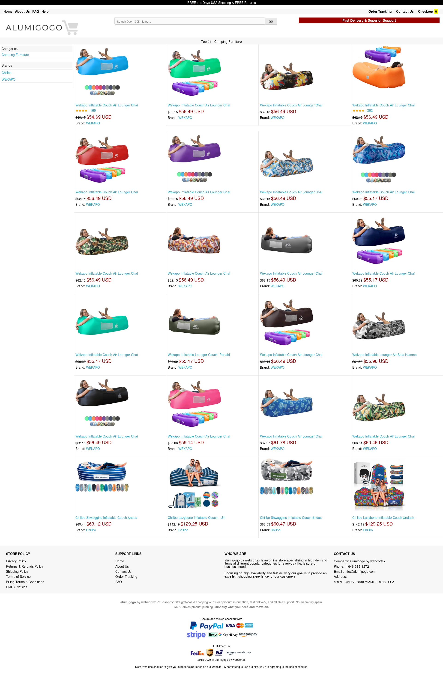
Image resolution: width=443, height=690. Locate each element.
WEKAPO (8, 79)
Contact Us (405, 11)
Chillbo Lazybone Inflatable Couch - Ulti (196, 517)
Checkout (425, 11)
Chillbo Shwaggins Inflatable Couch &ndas (106, 517)
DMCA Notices (16, 586)
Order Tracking (380, 11)
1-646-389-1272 (357, 566)
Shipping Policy (17, 571)
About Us (22, 11)
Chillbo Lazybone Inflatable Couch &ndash (383, 517)
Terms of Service (18, 576)
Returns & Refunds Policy (24, 566)
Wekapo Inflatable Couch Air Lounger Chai (106, 105)
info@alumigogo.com (360, 571)
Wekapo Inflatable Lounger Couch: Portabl (199, 354)
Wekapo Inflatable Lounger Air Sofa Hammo (384, 354)
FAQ (35, 11)
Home (7, 11)
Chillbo (7, 72)
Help (45, 11)
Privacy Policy (16, 561)
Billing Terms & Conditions (25, 581)
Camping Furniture (15, 54)
